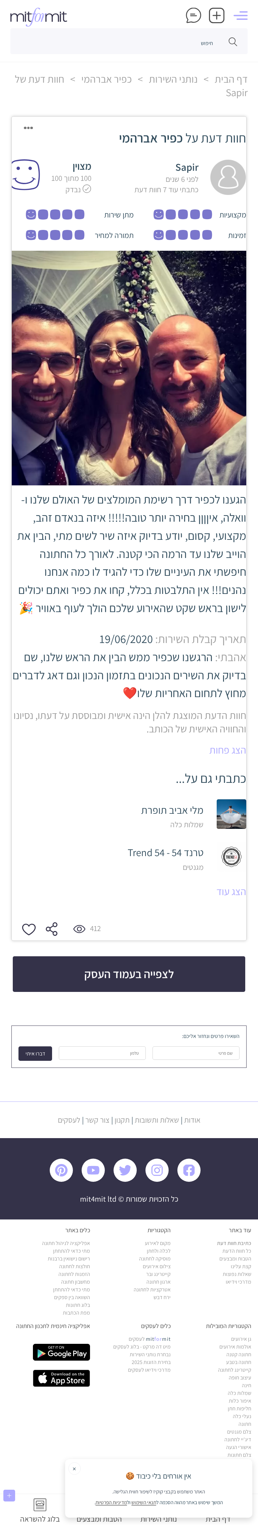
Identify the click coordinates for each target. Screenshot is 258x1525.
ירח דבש (162, 1297)
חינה (246, 1385)
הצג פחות (227, 750)
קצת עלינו (241, 1266)
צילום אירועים (157, 1266)
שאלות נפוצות (237, 1274)
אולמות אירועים (235, 1346)
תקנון (122, 1120)
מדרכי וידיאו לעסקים (149, 1369)
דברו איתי (35, 1053)
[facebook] (192, 1179)
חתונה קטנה (238, 1354)
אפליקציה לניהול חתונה (66, 1243)
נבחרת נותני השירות (150, 1354)
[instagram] (160, 1179)
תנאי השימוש (144, 1502)
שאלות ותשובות (157, 1120)
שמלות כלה (239, 1393)
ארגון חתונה (158, 1281)
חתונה (245, 1424)
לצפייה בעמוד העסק (129, 973)
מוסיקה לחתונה (155, 1258)
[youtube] (97, 1179)
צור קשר (97, 1120)
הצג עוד (231, 891)
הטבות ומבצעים (235, 1258)
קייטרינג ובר (158, 1274)
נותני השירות (172, 79)
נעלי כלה (242, 1416)
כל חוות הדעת (236, 1250)
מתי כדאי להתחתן (71, 1250)
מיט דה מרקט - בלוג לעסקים (142, 1346)
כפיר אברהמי (105, 79)
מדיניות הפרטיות (111, 1502)
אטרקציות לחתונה (152, 1289)
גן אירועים (241, 1338)
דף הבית (230, 79)
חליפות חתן (239, 1408)
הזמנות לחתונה (74, 1274)
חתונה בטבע (238, 1362)
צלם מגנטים (239, 1431)
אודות (192, 1120)
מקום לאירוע (158, 1243)
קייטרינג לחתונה (234, 1369)
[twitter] (128, 1179)
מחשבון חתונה (75, 1281)
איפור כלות (240, 1400)
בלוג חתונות (78, 1305)
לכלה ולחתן (159, 1250)
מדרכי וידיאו (238, 1281)
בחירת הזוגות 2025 (151, 1362)
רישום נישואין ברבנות (69, 1258)
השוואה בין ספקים (72, 1297)
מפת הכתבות (76, 1312)
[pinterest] (65, 1179)
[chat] (193, 16)
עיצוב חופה (240, 1377)
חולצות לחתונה (74, 1266)
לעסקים (69, 1120)
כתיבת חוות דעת (234, 1243)
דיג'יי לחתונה (237, 1439)
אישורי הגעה (238, 1447)
